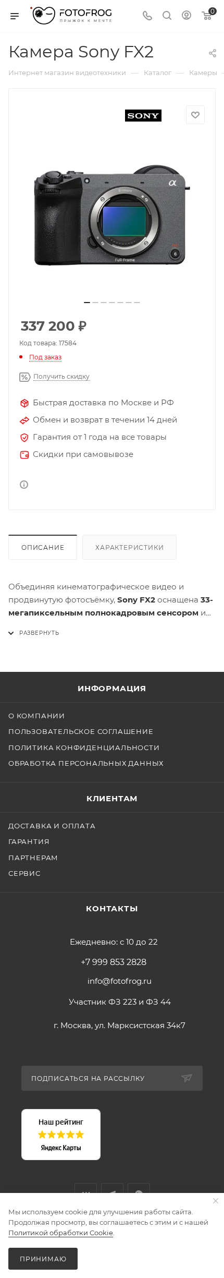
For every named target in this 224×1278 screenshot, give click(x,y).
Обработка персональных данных (86, 763)
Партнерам (33, 857)
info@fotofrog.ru (120, 981)
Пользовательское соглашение (81, 731)
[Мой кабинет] (186, 16)
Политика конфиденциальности (84, 747)
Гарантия (28, 841)
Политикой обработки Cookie (60, 1232)
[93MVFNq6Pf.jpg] (112, 215)
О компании (36, 716)
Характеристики (129, 547)
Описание (42, 547)
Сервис (24, 873)
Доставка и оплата (52, 826)
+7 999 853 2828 (113, 962)
